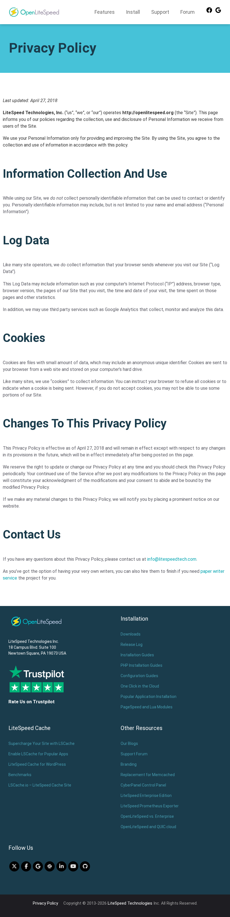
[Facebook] (209, 12)
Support (160, 12)
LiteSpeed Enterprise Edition (146, 795)
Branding (129, 764)
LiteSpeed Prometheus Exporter (150, 806)
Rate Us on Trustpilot (31, 701)
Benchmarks (19, 774)
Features (105, 12)
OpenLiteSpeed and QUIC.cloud (148, 826)
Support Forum (134, 754)
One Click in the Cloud (140, 686)
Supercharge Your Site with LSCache (41, 743)
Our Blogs (129, 743)
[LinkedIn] (61, 866)
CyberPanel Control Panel (143, 785)
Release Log (131, 644)
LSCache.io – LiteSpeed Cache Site (39, 785)
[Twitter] (14, 866)
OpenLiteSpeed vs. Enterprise (147, 816)
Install (133, 12)
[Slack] (50, 866)
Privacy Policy (45, 903)
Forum (187, 12)
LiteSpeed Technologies (130, 903)
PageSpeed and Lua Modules (147, 707)
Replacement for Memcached (148, 774)
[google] (38, 866)
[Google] (218, 12)
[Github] (85, 866)
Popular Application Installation (148, 696)
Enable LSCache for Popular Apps (38, 754)
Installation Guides (137, 655)
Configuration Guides (139, 675)
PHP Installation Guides (141, 665)
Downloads (131, 634)
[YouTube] (73, 866)
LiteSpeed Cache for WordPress (37, 764)
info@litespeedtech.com (171, 559)
